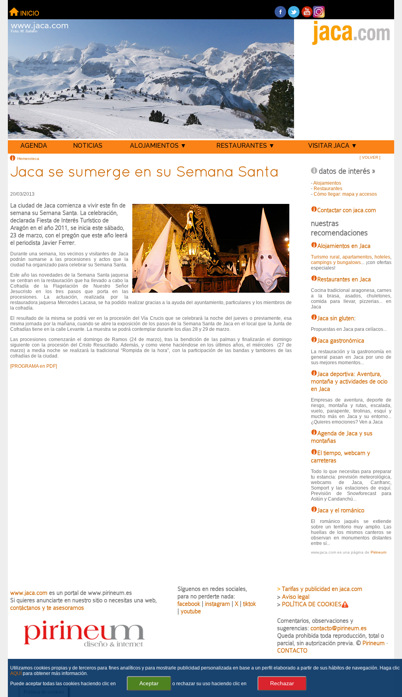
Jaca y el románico (340, 510)
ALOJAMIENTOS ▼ (158, 145)
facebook (188, 603)
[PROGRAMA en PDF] (33, 366)
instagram (217, 603)
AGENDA (33, 145)
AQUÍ (16, 673)
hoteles (382, 257)
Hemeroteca (28, 158)
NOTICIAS (87, 145)
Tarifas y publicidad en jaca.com (322, 588)
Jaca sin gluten (335, 318)
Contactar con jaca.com (346, 210)
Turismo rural (325, 257)
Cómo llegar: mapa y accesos (345, 194)
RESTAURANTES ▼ (245, 145)
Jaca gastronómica (340, 340)
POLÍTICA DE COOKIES (312, 604)
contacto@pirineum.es (339, 628)
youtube (191, 611)
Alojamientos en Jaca (344, 245)
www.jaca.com (29, 592)
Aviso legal (295, 596)
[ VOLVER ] (370, 157)
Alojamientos (327, 183)
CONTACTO (292, 650)
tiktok (249, 603)
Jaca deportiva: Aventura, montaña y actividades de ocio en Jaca (349, 381)
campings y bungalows (336, 262)
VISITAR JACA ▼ (332, 145)
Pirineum (378, 552)
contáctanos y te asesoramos (47, 607)
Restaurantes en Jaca (344, 279)
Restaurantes (328, 188)
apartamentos (357, 257)
